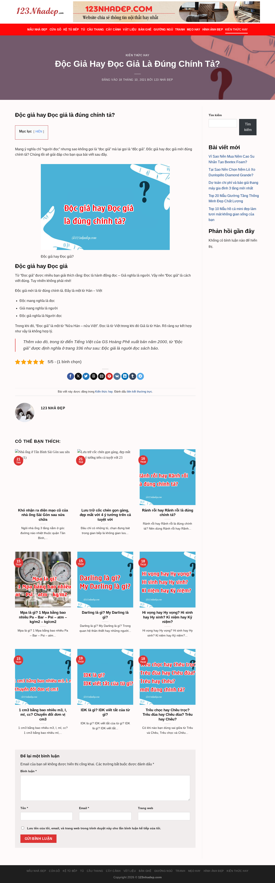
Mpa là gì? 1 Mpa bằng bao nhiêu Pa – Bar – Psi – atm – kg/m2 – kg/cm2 (43, 617)
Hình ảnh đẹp (212, 29)
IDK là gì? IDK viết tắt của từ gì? (105, 712)
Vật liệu (129, 29)
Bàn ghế (144, 29)
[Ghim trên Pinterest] (109, 376)
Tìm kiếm (215, 115)
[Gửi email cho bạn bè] (101, 376)
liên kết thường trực (139, 391)
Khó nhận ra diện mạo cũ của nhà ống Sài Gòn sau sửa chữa (43, 515)
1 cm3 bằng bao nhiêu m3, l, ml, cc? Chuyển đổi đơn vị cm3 (43, 714)
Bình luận (28, 771)
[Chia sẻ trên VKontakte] (117, 376)
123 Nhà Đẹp (163, 79)
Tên (24, 808)
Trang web (145, 808)
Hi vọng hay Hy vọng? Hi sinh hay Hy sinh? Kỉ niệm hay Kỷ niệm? (167, 617)
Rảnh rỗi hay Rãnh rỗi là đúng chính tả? (167, 512)
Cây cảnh (113, 29)
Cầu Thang (95, 29)
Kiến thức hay (236, 29)
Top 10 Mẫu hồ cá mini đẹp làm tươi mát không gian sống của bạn (232, 214)
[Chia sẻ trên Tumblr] (132, 376)
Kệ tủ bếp (71, 29)
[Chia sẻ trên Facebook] (70, 376)
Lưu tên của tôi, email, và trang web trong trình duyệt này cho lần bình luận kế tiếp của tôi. (94, 828)
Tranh (180, 29)
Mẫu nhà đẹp (37, 29)
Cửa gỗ (55, 29)
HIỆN (38, 131)
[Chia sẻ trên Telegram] (140, 376)
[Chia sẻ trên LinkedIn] (124, 376)
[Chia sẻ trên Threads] (93, 376)
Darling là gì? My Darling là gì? (105, 614)
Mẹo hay (193, 29)
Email (84, 808)
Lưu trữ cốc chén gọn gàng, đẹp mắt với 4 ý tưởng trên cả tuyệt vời (105, 515)
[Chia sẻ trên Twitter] (86, 376)
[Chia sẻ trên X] (78, 376)
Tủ (83, 29)
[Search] (71, 12)
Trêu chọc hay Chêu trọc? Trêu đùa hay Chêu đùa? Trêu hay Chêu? (167, 714)
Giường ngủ (163, 29)
